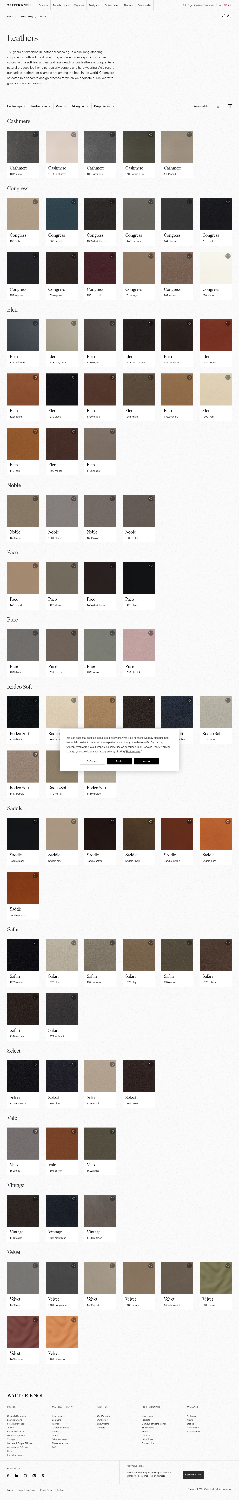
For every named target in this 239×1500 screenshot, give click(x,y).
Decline (119, 761)
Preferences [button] (133, 751)
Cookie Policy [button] (152, 747)
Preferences (92, 761)
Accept (146, 761)
